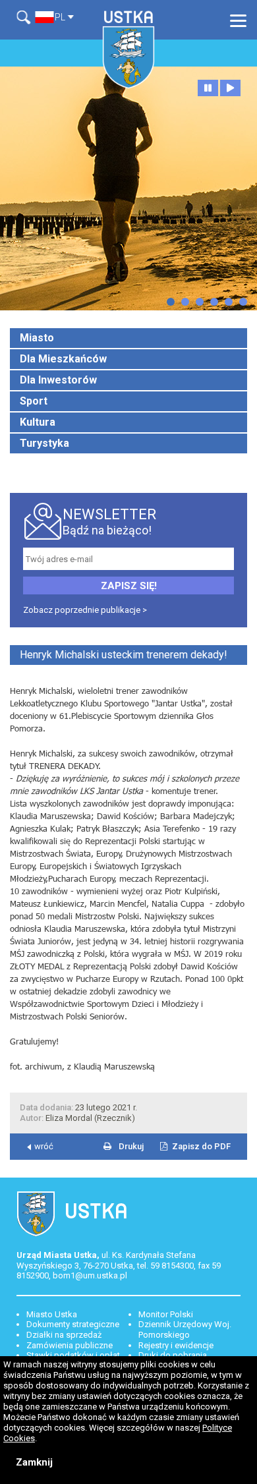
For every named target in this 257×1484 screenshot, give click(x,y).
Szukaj (25, 18)
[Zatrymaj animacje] (208, 88)
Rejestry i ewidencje (176, 1345)
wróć (43, 1146)
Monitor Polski (165, 1314)
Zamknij (34, 1462)
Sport (33, 401)
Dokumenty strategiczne (72, 1324)
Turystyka (44, 443)
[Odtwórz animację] (230, 88)
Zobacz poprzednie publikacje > (85, 610)
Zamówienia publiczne (69, 1345)
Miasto (37, 337)
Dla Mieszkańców (63, 359)
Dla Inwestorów (58, 380)
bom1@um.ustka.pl (90, 1275)
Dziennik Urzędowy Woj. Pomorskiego (184, 1329)
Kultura (37, 422)
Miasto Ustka (51, 1314)
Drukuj (131, 1146)
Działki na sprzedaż (63, 1335)
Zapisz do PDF (201, 1146)
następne (171, 302)
